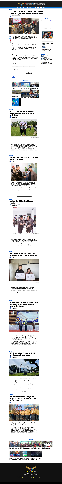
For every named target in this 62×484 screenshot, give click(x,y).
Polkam (41, 7)
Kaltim (33, 7)
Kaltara (38, 7)
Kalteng (30, 7)
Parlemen (44, 7)
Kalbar (35, 7)
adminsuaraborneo (14, 16)
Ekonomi (20, 7)
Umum (17, 69)
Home (17, 7)
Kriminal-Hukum (24, 7)
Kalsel (27, 7)
